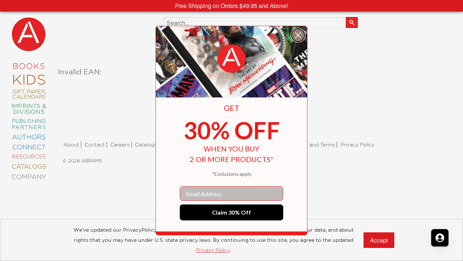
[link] (231, 58)
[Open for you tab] (440, 237)
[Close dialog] (298, 35)
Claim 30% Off (231, 212)
